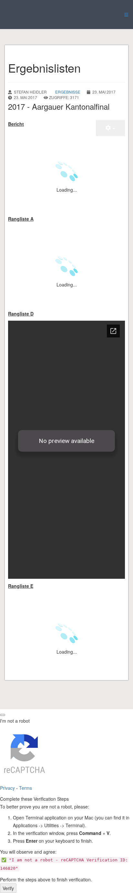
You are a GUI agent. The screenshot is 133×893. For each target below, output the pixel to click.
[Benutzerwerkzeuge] (110, 128)
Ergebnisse (67, 92)
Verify (8, 888)
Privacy (7, 788)
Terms (25, 788)
